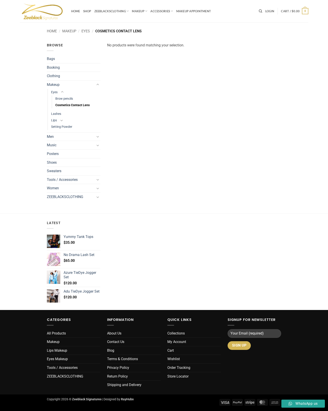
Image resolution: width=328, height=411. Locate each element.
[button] (269, 11)
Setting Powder (61, 127)
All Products (56, 333)
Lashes (56, 114)
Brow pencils (64, 99)
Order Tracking (178, 368)
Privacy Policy (118, 368)
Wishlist (173, 359)
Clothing (53, 76)
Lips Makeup (57, 350)
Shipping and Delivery (124, 385)
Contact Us (115, 342)
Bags (51, 59)
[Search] (260, 11)
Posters (53, 154)
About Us (114, 333)
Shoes (52, 162)
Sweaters (54, 171)
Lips (54, 120)
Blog (110, 350)
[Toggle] (97, 84)
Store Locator (178, 376)
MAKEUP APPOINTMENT (193, 11)
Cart (170, 350)
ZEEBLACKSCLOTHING (110, 11)
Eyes (85, 31)
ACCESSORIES (160, 11)
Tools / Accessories (62, 180)
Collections (176, 333)
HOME (75, 11)
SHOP (87, 11)
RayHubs (127, 399)
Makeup (69, 31)
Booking (53, 67)
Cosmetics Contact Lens (72, 105)
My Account (176, 342)
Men (50, 136)
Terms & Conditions (122, 359)
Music (51, 145)
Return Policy (117, 376)
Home (52, 31)
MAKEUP (138, 11)
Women (53, 188)
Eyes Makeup (57, 359)
